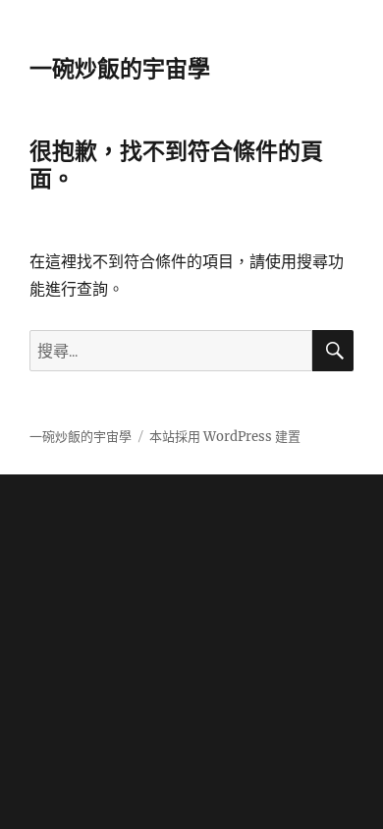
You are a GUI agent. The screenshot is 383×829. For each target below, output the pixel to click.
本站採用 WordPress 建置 (225, 436)
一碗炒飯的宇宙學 (119, 69)
